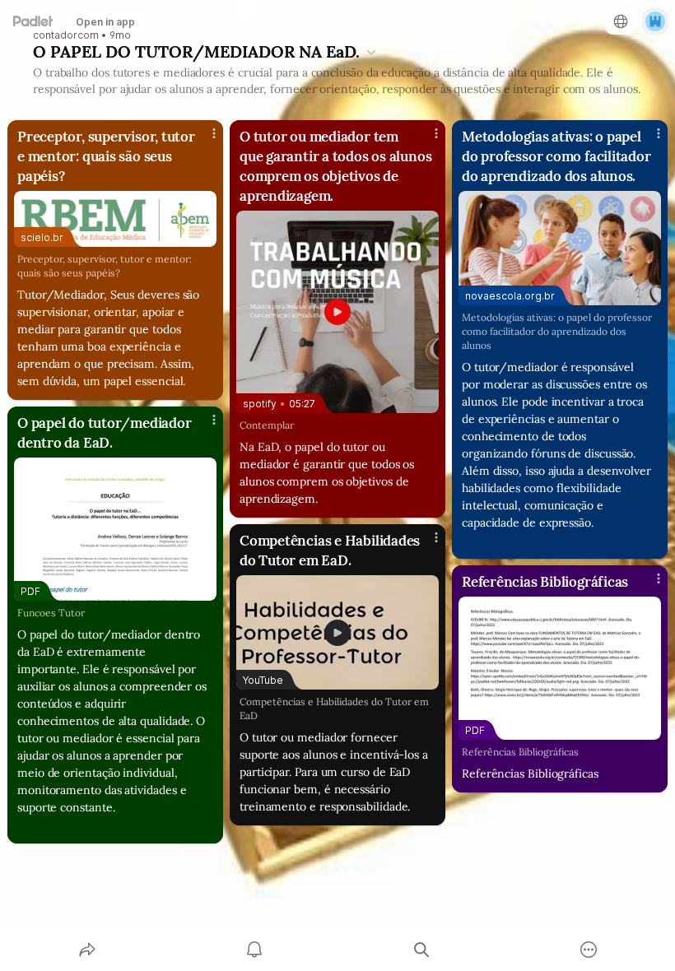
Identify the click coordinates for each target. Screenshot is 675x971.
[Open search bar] (421, 950)
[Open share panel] (87, 949)
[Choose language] (620, 21)
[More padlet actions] (588, 949)
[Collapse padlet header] (371, 52)
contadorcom (66, 35)
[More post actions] (203, 140)
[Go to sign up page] (655, 21)
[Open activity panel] (254, 949)
